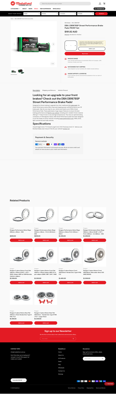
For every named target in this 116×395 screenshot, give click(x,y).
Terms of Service (71, 388)
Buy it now (85, 53)
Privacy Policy (81, 388)
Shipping (67, 34)
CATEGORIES (14, 9)
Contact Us (61, 371)
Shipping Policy (90, 388)
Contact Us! (66, 129)
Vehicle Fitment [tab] (63, 90)
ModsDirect (16, 388)
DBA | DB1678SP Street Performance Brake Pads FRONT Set (24, 18)
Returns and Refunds (100, 388)
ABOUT (24, 9)
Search (101, 13)
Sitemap (60, 374)
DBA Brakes (67, 22)
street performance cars (66, 118)
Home (12, 18)
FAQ (59, 364)
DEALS (36, 9)
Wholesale (61, 368)
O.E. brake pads (72, 105)
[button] (104, 3)
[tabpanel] (58, 111)
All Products (61, 358)
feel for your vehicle (53, 113)
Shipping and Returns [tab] (49, 90)
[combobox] (65, 3)
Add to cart (92, 48)
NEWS (30, 9)
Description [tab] (36, 90)
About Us (61, 355)
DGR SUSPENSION (45, 9)
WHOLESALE (56, 9)
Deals (59, 361)
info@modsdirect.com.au (18, 352)
